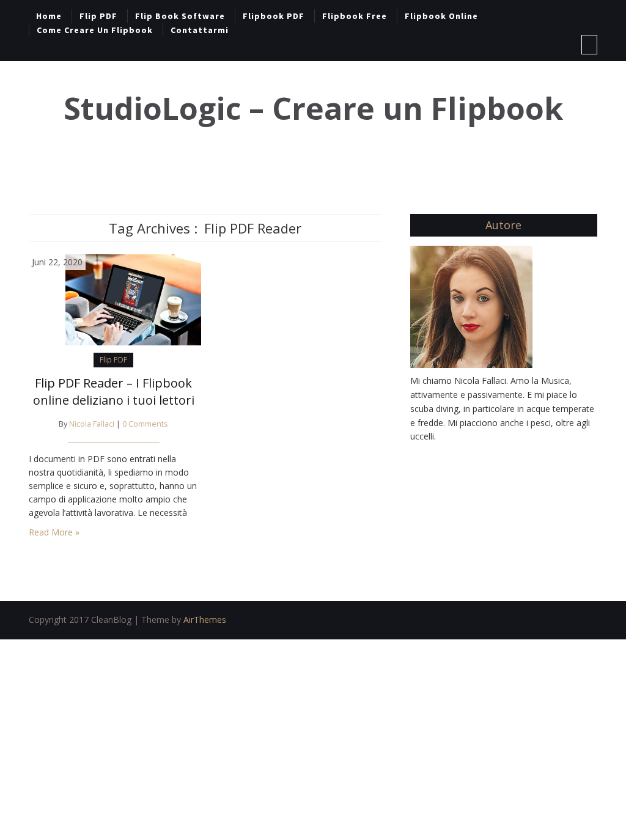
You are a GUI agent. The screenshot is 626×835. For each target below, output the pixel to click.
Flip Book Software (180, 15)
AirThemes (204, 619)
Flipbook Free (354, 15)
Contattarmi (200, 29)
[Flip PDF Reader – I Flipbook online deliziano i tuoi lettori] (115, 298)
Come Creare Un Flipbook (95, 29)
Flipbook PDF (273, 15)
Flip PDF (98, 15)
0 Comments (145, 424)
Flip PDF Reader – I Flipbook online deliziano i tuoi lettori (113, 391)
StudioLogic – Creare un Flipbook (313, 108)
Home (49, 15)
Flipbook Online (441, 15)
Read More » (54, 532)
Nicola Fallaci (91, 424)
